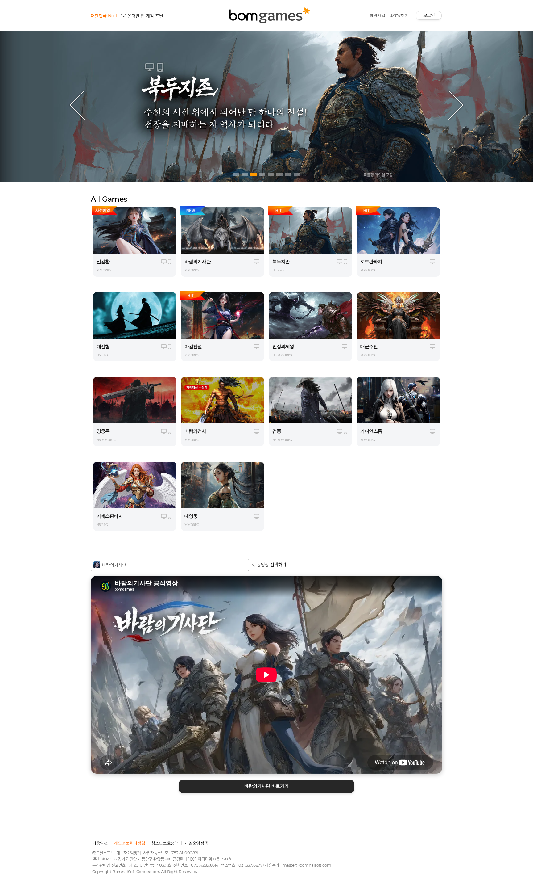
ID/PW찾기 (399, 15)
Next (455, 105)
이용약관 (100, 843)
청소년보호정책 (164, 843)
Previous (77, 105)
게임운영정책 (196, 843)
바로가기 (266, 786)
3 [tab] (253, 174)
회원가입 (377, 15)
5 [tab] (270, 174)
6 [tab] (279, 174)
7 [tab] (288, 174)
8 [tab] (296, 174)
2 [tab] (245, 174)
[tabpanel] (266, 105)
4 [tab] (262, 174)
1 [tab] (236, 174)
